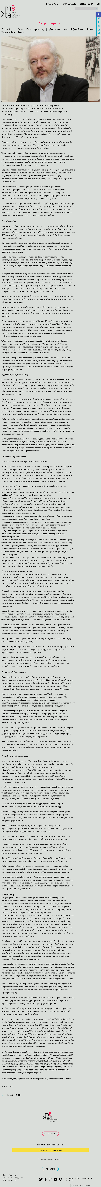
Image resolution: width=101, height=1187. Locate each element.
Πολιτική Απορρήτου (13, 1178)
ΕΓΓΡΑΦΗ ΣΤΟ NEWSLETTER (50, 1144)
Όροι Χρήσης (9, 1175)
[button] (98, 14)
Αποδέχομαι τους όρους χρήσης (48, 1159)
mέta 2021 (10, 1180)
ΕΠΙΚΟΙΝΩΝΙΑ (51, 1134)
